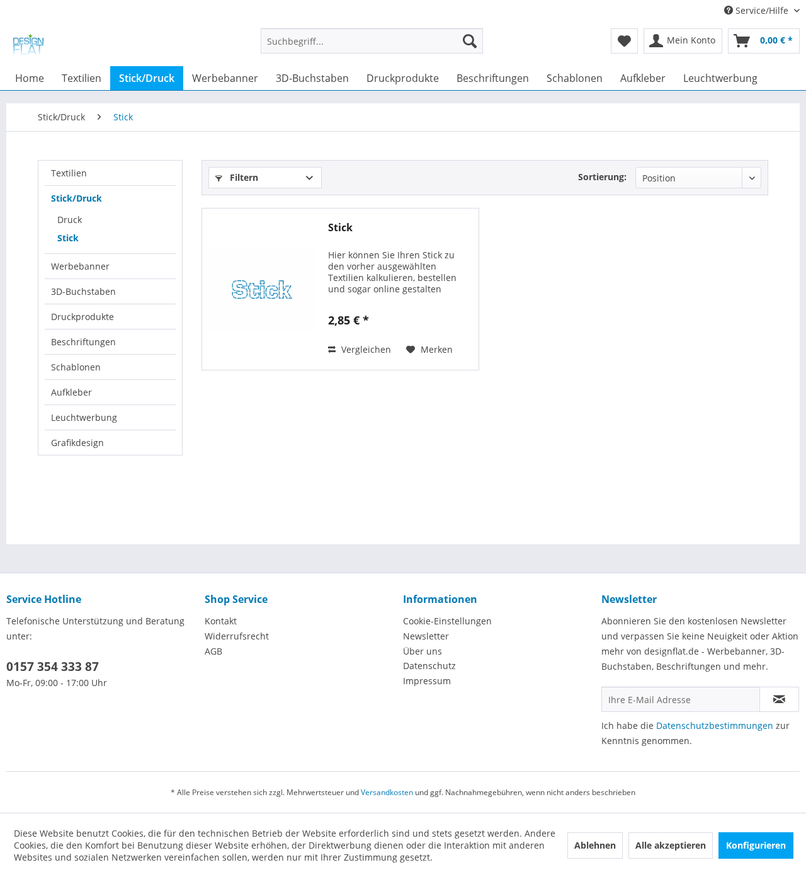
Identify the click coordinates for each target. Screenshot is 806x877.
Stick (68, 238)
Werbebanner (80, 266)
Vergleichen (365, 349)
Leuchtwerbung (84, 417)
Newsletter (426, 636)
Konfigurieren (756, 845)
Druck (69, 220)
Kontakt (221, 621)
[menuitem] (372, 47)
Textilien (69, 173)
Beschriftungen (83, 342)
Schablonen (76, 367)
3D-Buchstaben (83, 291)
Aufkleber (71, 392)
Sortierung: (602, 177)
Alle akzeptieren (670, 845)
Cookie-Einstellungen (447, 621)
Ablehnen (595, 845)
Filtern (242, 177)
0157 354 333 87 (52, 666)
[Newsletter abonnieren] (779, 699)
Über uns (422, 651)
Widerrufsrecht (237, 636)
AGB (213, 651)
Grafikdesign (77, 443)
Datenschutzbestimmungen (714, 725)
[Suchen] (470, 41)
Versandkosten (387, 792)
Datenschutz (429, 666)
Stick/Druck (76, 198)
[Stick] (261, 289)
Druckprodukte (82, 317)
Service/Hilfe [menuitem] (762, 10)
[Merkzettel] (624, 41)
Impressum (427, 681)
